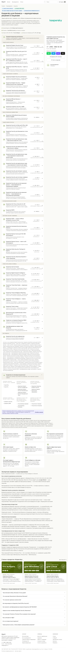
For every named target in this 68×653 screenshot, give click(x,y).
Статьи (21, 1)
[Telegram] (53, 53)
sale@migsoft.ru (5, 645)
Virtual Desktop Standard (23, 403)
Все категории (25, 636)
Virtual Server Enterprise (37, 405)
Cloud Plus (6, 385)
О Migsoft (55, 637)
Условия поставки (41, 641)
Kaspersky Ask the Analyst (32, 363)
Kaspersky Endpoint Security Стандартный (22, 387)
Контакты (55, 641)
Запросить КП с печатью (56, 56)
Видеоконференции (26, 642)
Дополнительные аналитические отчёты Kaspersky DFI (28, 367)
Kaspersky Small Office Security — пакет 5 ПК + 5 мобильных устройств (17, 343)
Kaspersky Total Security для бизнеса (27, 346)
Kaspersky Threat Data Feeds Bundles (21, 365)
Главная (3, 6)
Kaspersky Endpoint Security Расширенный (23, 390)
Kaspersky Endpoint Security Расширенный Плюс (23, 394)
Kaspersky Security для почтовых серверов (15, 355)
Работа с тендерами (42, 639)
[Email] (63, 53)
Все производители (26, 637)
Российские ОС (25, 641)
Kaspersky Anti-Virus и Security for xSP (33, 358)
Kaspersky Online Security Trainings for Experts (33, 362)
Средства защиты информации (29, 639)
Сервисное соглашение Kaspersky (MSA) (11, 369)
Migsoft (3, 2)
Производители (15, 1)
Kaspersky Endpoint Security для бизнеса (21, 344)
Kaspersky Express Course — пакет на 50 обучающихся (13, 362)
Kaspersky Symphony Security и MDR (20, 347)
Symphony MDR (7, 403)
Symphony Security (8, 401)
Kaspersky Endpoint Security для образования (36, 390)
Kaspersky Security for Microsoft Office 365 (21, 348)
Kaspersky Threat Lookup (12, 367)
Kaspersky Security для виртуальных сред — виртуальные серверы (19, 351)
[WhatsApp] (49, 53)
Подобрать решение (39, 412)
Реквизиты (55, 642)
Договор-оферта (18, 651)
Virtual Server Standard (36, 403)
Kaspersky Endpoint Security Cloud (16, 342)
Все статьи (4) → (62, 559)
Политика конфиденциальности (8, 651)
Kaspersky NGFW (6, 359)
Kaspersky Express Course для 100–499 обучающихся (29, 360)
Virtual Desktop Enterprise (21, 406)
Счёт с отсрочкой (56, 60)
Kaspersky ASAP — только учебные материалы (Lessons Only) (22, 359)
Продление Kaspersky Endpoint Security (36, 387)
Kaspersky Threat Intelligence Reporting (18, 366)
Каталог (8, 1)
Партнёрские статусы (57, 639)
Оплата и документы (42, 642)
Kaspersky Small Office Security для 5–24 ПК (32, 342)
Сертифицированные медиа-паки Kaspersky (28, 369)
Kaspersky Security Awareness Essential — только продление (15, 363)
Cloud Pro (6, 386)
